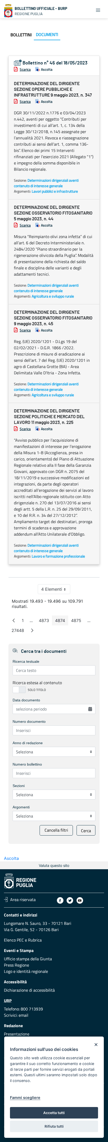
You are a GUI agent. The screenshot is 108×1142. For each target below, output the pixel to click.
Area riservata (23, 899)
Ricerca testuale (26, 661)
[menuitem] (21, 34)
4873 (45, 621)
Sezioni (19, 786)
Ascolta (46, 69)
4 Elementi (55, 590)
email (23, 1015)
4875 (77, 621)
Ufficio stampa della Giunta (28, 959)
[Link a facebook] (60, 900)
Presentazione (16, 1034)
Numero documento (29, 721)
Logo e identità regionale (26, 971)
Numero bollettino (27, 764)
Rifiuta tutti (54, 1126)
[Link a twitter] (70, 900)
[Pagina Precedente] (13, 620)
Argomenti (21, 807)
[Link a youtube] (80, 900)
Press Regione (16, 965)
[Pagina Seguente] (32, 630)
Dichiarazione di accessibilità (29, 990)
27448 (19, 631)
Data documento (26, 700)
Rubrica (35, 940)
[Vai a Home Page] (8, 11)
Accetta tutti (54, 1113)
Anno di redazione (28, 743)
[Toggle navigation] (98, 10)
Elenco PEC (14, 940)
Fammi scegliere (25, 1097)
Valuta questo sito (54, 865)
